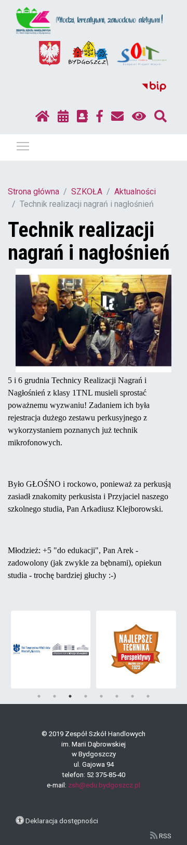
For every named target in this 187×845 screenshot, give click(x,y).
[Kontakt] (117, 116)
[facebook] (100, 116)
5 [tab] (101, 696)
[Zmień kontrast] (139, 116)
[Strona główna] (42, 116)
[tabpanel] (51, 649)
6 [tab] (117, 696)
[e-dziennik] (82, 116)
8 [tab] (148, 696)
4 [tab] (86, 696)
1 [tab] (39, 696)
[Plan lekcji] (63, 116)
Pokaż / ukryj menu (23, 145)
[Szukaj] (160, 116)
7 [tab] (132, 696)
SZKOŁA (86, 191)
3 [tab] (70, 696)
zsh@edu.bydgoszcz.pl (104, 785)
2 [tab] (54, 696)
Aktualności (135, 191)
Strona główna (33, 191)
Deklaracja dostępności (61, 820)
